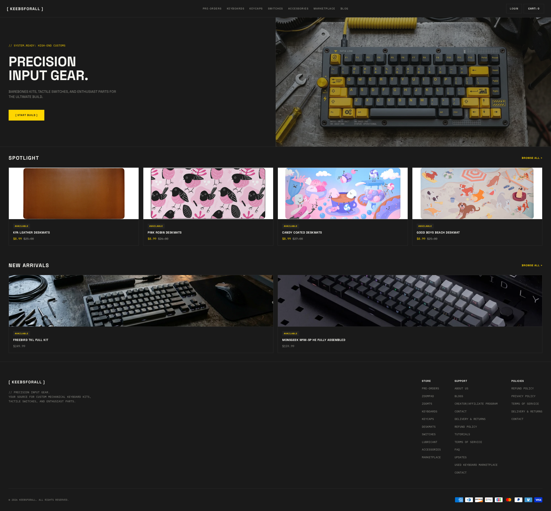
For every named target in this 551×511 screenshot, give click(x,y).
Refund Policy (466, 427)
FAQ (457, 449)
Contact (461, 411)
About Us (461, 388)
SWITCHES (275, 8)
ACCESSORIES (298, 8)
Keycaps (428, 419)
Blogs (459, 396)
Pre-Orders (430, 388)
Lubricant (429, 442)
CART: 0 (534, 8)
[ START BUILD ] (26, 115)
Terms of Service (468, 442)
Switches (429, 434)
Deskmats (429, 427)
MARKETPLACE (324, 8)
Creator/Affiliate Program (476, 404)
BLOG (344, 8)
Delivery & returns (470, 419)
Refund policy (522, 388)
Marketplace (431, 457)
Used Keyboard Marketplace (476, 465)
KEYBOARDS (236, 8)
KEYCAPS (256, 8)
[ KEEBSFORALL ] (25, 8)
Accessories (431, 449)
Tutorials (462, 434)
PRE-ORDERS (212, 8)
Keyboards (429, 411)
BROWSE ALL (532, 158)
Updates (461, 457)
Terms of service (525, 404)
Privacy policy (523, 396)
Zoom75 (427, 404)
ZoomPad (428, 396)
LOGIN (514, 8)
